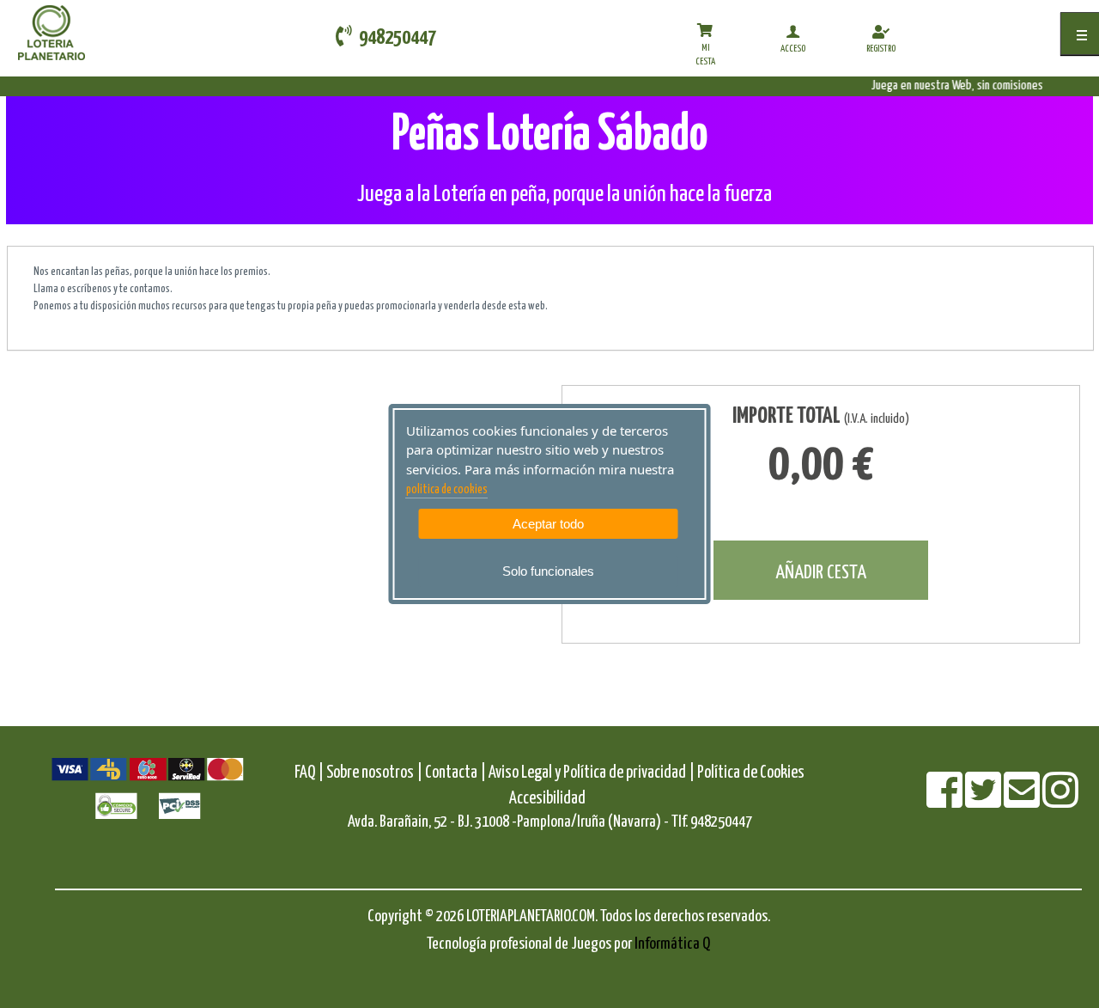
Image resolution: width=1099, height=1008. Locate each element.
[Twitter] (984, 801)
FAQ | (310, 773)
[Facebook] (945, 801)
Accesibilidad (547, 799)
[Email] (1023, 801)
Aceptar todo (548, 523)
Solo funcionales (548, 571)
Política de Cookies (751, 773)
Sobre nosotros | (374, 773)
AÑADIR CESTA (820, 573)
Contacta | (455, 773)
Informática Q (672, 944)
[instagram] (1060, 801)
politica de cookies (447, 490)
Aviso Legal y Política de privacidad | (593, 773)
